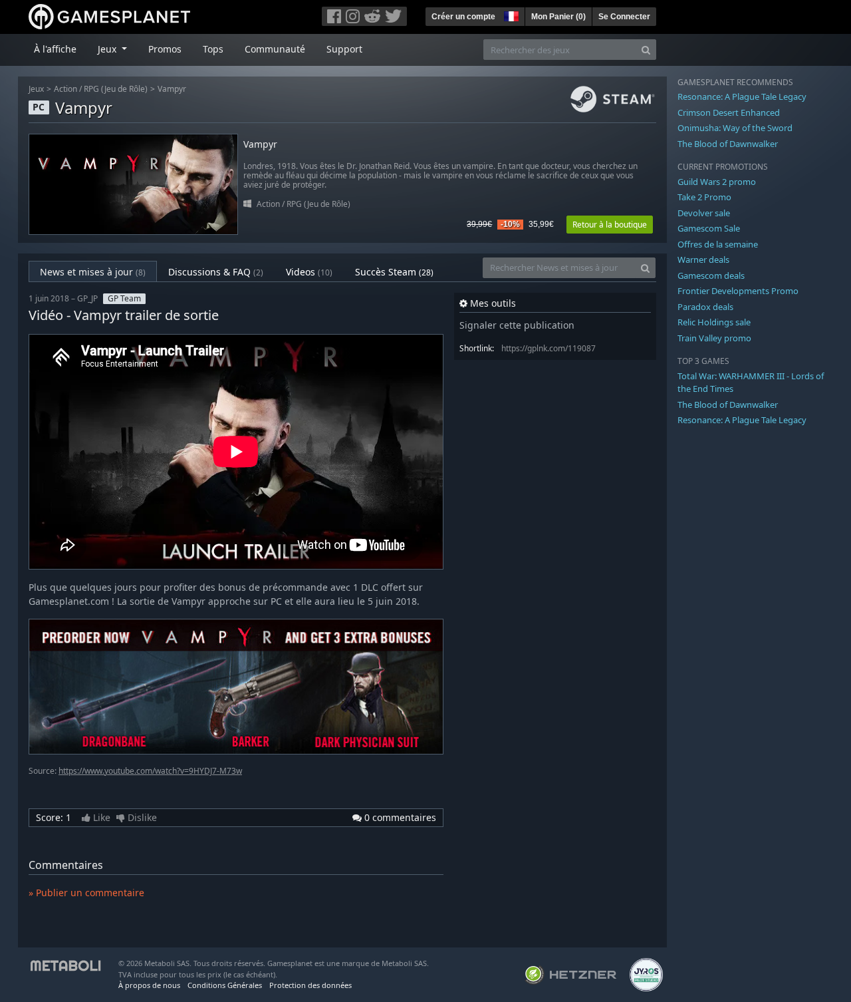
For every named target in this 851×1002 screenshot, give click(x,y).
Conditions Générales (224, 985)
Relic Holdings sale (714, 322)
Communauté (275, 49)
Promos (165, 49)
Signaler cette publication (516, 325)
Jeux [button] (108, 49)
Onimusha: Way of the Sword (734, 128)
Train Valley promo (714, 338)
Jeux (36, 89)
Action (65, 89)
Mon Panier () (558, 16)
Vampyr (172, 89)
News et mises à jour (93, 271)
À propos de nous (149, 985)
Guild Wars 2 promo (716, 182)
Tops (213, 49)
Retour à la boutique (609, 224)
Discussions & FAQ (215, 271)
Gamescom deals (711, 275)
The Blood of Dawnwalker (727, 144)
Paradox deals (705, 307)
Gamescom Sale (708, 228)
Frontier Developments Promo (737, 291)
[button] (510, 14)
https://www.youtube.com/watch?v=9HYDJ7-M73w (150, 771)
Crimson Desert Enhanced (728, 112)
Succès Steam (394, 271)
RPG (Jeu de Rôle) (116, 89)
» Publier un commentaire (86, 892)
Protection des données (310, 985)
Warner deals (703, 259)
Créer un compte (463, 16)
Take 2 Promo (704, 197)
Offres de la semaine (717, 244)
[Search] (646, 49)
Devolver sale (703, 213)
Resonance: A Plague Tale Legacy (741, 96)
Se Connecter (624, 16)
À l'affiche (55, 49)
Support (344, 49)
